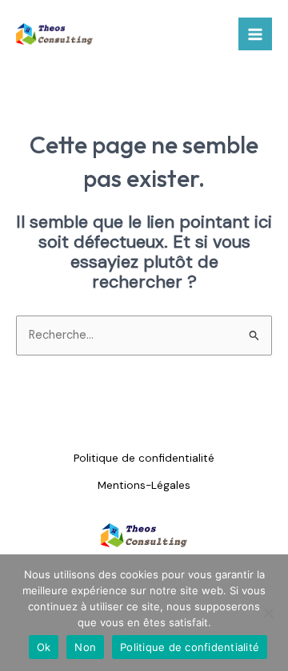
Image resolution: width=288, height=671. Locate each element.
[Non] (268, 613)
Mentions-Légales (144, 485)
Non (85, 647)
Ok (44, 647)
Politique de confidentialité (144, 458)
